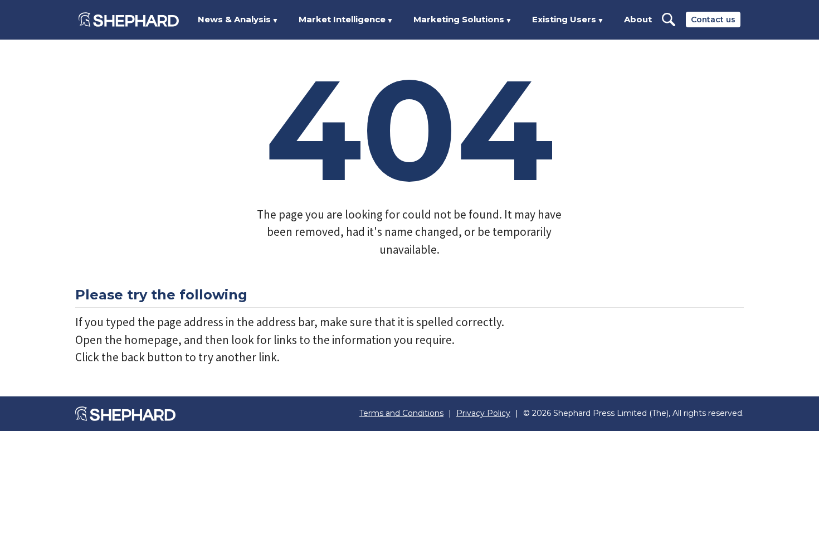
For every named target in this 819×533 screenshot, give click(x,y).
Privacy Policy (483, 413)
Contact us (713, 19)
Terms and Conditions (401, 413)
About (638, 19)
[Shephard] (129, 19)
